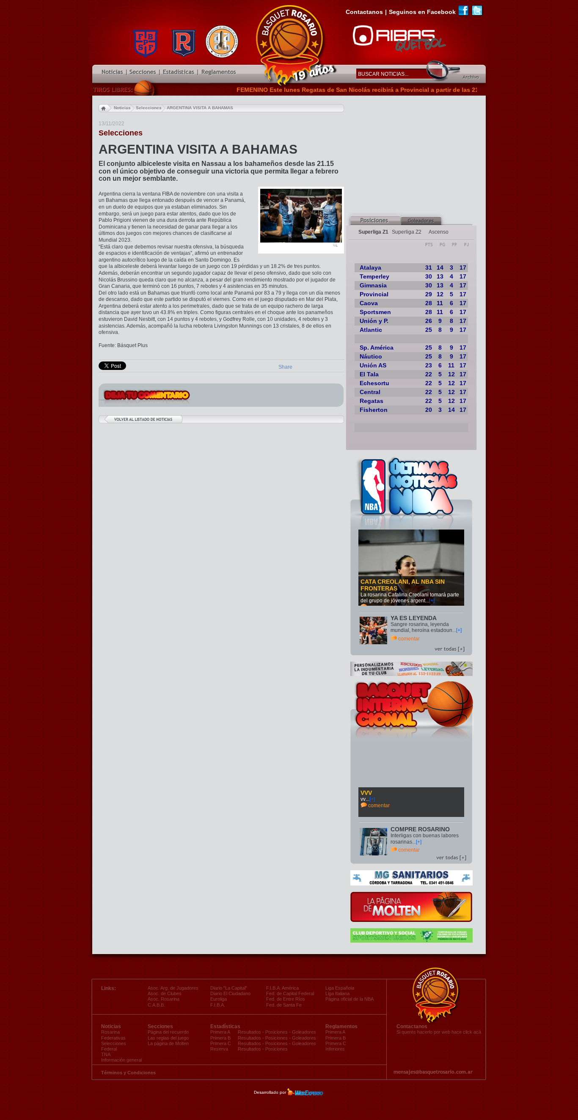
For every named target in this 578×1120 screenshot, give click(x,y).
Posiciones (276, 1031)
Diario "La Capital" (228, 987)
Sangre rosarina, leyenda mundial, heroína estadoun (421, 627)
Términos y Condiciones (128, 1072)
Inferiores (335, 1048)
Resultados (249, 1031)
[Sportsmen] (411, 941)
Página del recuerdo (168, 1031)
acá (477, 1031)
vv (363, 799)
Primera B (335, 1037)
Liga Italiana (337, 993)
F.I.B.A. (217, 1004)
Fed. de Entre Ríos (285, 998)
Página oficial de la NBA (349, 998)
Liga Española (339, 987)
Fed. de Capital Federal (290, 993)
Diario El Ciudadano (230, 993)
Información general (121, 1059)
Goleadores (304, 1031)
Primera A (335, 1031)
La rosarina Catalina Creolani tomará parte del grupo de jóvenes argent (410, 598)
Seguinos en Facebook (422, 11)
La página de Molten (168, 1043)
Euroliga (218, 998)
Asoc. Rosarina (163, 998)
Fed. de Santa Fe (284, 1004)
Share (285, 367)
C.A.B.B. (156, 1004)
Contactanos (364, 11)
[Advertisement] (416, 155)
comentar (409, 639)
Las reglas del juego (168, 1037)
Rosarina (110, 1031)
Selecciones (113, 1043)
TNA (105, 1054)
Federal (109, 1048)
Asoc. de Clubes (165, 993)
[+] (432, 601)
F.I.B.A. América (282, 987)
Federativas (113, 1037)
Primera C (335, 1043)
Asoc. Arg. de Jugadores (173, 987)
